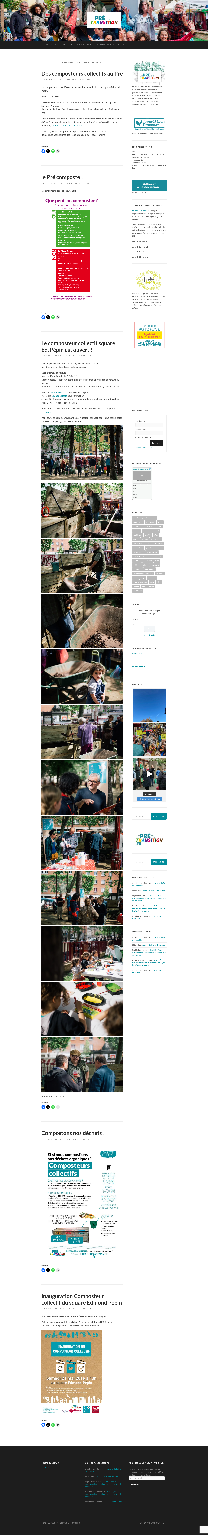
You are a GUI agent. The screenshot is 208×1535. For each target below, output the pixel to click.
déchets (145, 539)
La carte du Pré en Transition (153, 890)
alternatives (150, 522)
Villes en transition (114, 1501)
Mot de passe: (141, 429)
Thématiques (83, 45)
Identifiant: (140, 421)
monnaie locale (156, 556)
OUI (136, 619)
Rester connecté (144, 437)
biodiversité (137, 526)
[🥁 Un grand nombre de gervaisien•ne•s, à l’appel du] (149, 739)
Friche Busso (138, 548)
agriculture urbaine (149, 518)
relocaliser (137, 569)
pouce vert (148, 561)
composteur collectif (151, 531)
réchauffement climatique (143, 573)
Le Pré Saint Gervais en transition (64, 1523)
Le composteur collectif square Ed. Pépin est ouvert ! (78, 346)
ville (158, 582)
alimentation (138, 522)
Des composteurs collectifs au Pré (82, 73)
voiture (136, 586)
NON (136, 624)
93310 (135, 518)
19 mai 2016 (46, 1139)
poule (157, 561)
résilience (159, 573)
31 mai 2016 (46, 356)
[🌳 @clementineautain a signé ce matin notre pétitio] (149, 774)
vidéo (152, 582)
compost (136, 531)
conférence (137, 535)
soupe (143, 578)
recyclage (155, 565)
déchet (136, 539)
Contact (120, 45)
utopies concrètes (140, 582)
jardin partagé (152, 552)
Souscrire (135, 1484)
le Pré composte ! (62, 177)
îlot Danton (137, 591)
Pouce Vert (56, 392)
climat (159, 526)
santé (135, 578)
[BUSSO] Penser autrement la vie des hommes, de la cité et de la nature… (149, 898)
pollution (136, 561)
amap (160, 522)
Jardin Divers (138, 552)
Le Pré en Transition (66, 80)
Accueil (45, 45)
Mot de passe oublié (143, 447)
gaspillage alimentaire (154, 548)
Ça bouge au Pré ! (62, 45)
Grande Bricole (59, 395)
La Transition (102, 45)
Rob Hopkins (149, 569)
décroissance (156, 539)
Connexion (156, 443)
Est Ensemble (138, 544)
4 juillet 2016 (48, 183)
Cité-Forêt (149, 526)
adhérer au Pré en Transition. (67, 125)
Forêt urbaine (158, 544)
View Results (149, 635)
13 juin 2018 (47, 80)
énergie (151, 586)
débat (156, 535)
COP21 (148, 535)
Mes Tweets (137, 653)
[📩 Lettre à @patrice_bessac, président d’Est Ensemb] (149, 705)
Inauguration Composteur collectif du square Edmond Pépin (81, 1299)
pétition (136, 565)
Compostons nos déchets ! (73, 1133)
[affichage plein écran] (150, 469)
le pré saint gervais (140, 556)
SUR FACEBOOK (138, 666)
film (148, 544)
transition (152, 578)
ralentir (145, 565)
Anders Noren (153, 1523)
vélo (143, 586)
